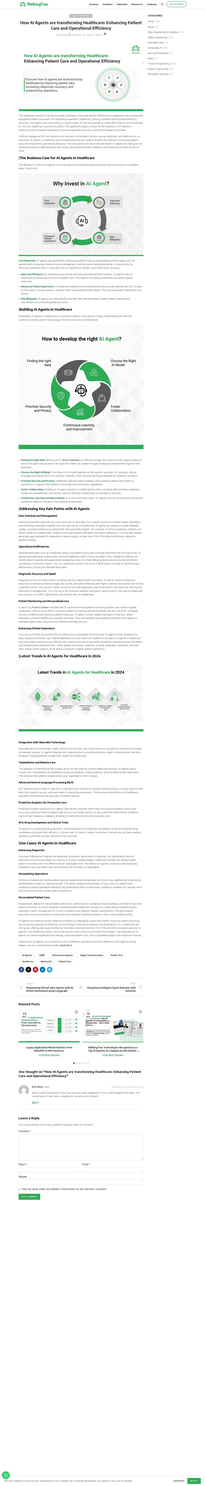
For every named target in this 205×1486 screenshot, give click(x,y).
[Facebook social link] (21, 969)
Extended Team (156, 42)
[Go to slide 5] (85, 1063)
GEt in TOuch (176, 4)
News (151, 58)
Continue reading (49, 1055)
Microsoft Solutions (158, 53)
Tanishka (76, 34)
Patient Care (65, 961)
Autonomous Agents (62, 955)
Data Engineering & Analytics (163, 32)
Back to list (81, 987)
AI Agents (27, 955)
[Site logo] (34, 4)
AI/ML (73, 16)
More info (179, 1481)
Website (23, 1176)
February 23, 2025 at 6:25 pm (127, 1087)
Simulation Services (158, 74)
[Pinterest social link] (35, 969)
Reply (35, 1102)
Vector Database (71, 460)
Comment (25, 1131)
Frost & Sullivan (40, 607)
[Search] (162, 4)
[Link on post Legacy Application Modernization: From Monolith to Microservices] (49, 1026)
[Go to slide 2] (76, 1063)
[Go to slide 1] (74, 1063)
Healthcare (28, 961)
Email (86, 1164)
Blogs (151, 26)
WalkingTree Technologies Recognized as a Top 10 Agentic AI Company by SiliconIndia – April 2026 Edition (113, 1050)
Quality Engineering (158, 68)
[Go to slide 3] (79, 1063)
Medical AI (46, 961)
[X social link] (28, 969)
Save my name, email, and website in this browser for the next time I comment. (64, 1189)
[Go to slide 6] (88, 1063)
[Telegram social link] (49, 969)
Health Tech (116, 955)
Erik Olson (37, 1086)
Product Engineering (158, 63)
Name (23, 1164)
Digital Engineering (157, 37)
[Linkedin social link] (42, 969)
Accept (194, 1481)
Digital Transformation (91, 955)
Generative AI (84, 16)
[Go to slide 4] (82, 1063)
